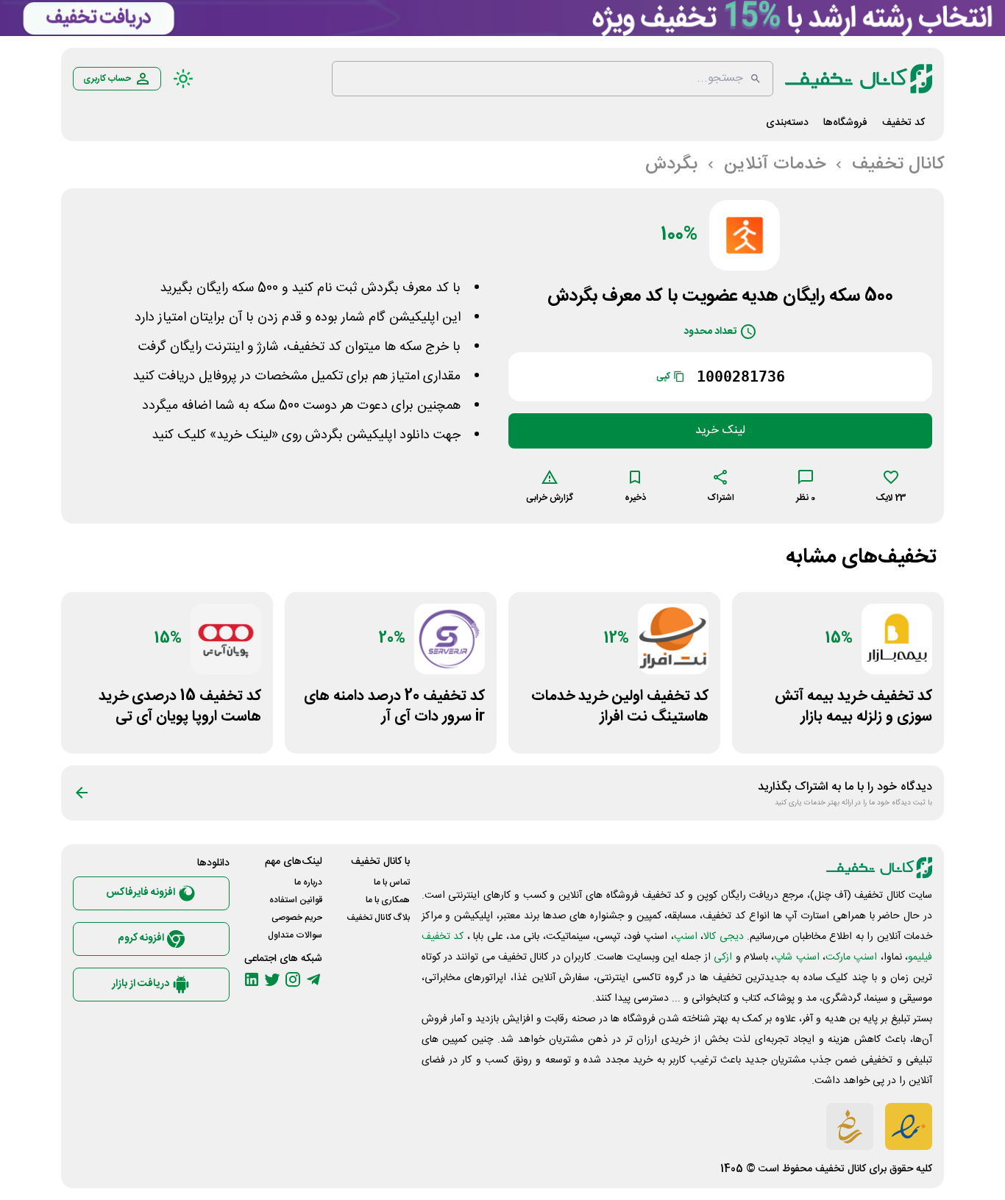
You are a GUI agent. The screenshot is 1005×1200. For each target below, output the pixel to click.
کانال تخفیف (840, 1169)
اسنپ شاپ (796, 957)
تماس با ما (392, 882)
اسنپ (685, 937)
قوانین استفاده (295, 900)
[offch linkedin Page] (251, 979)
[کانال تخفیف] (858, 79)
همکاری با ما (388, 900)
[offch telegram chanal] (313, 979)
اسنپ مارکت (851, 957)
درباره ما (308, 882)
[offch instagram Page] (293, 979)
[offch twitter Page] (272, 979)
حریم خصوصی (296, 917)
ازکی (723, 957)
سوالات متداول (295, 935)
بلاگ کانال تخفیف (378, 917)
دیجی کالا (723, 937)
